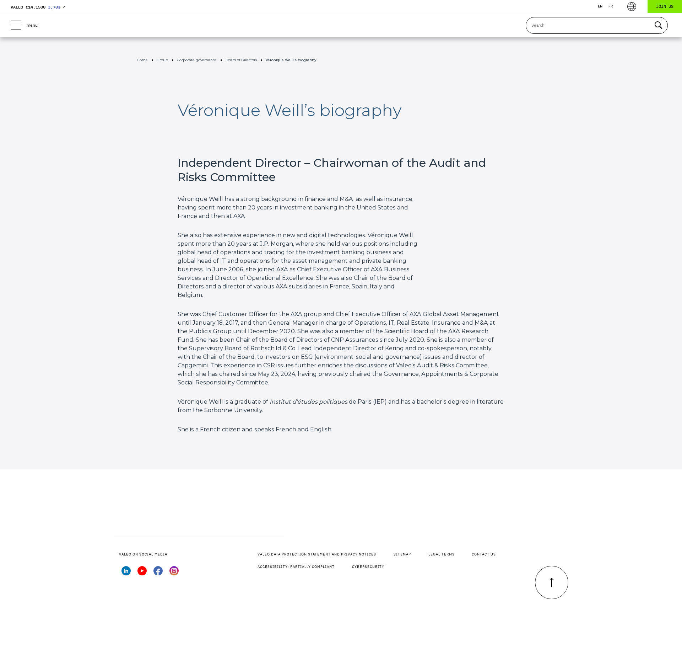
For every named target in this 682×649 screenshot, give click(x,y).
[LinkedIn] (126, 573)
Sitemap (402, 554)
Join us (664, 6)
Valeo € (38, 7)
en (600, 6)
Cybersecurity (368, 566)
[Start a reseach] (658, 25)
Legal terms (441, 554)
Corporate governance (197, 60)
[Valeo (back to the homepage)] (341, 25)
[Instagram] (174, 573)
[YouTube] (142, 573)
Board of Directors (241, 60)
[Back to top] (551, 582)
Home (142, 60)
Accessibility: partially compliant (296, 566)
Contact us (484, 554)
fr (610, 6)
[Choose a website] (631, 6)
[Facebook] (158, 573)
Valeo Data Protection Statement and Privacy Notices (317, 554)
